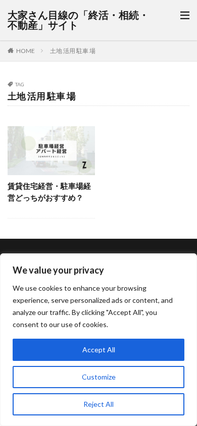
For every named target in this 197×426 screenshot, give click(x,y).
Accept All (98, 349)
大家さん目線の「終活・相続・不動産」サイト (78, 20)
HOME (25, 51)
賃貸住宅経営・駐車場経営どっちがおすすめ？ (49, 191)
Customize (99, 376)
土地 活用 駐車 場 (72, 51)
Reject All (98, 404)
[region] (98, 339)
